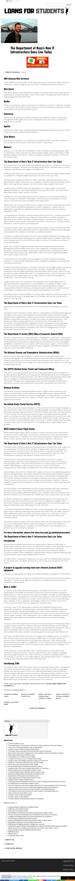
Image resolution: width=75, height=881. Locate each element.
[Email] (61, 880)
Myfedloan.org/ (13, 832)
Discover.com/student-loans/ (18, 811)
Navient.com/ (12, 834)
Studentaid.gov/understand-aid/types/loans (23, 807)
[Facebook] (4, 880)
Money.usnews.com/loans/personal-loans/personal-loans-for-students (32, 815)
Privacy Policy (68, 865)
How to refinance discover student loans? (63, 696)
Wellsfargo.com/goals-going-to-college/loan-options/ (26, 824)
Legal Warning (68, 861)
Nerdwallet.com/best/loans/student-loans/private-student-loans (30, 813)
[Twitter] (14, 880)
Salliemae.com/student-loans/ (18, 809)
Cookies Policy (68, 870)
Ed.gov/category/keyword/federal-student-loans (24, 830)
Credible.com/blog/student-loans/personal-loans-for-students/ (30, 817)
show (23, 72)
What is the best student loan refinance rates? (45, 696)
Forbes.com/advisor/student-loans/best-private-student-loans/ (30, 820)
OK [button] (68, 878)
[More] (70, 880)
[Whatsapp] (33, 880)
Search (68, 5)
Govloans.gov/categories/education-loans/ (22, 818)
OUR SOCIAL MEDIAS (14, 848)
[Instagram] (42, 880)
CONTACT (10, 844)
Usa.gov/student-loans (16, 836)
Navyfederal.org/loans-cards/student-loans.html (25, 822)
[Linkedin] (23, 880)
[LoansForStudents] (37, 11)
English (10, 1)
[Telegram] (51, 880)
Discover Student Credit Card (28, 695)
